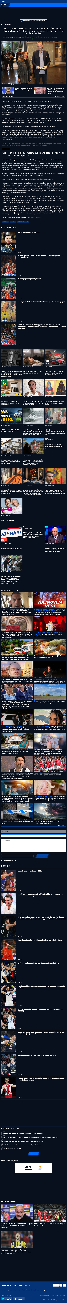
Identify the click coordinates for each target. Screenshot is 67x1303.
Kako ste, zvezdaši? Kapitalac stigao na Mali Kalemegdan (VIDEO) (40, 1010)
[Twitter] (60, 1285)
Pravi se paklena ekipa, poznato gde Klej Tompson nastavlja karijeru (41, 987)
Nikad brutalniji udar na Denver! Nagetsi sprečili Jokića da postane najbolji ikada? (41, 1033)
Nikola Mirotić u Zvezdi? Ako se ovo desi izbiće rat (37, 1055)
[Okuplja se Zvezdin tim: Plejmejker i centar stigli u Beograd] (8, 949)
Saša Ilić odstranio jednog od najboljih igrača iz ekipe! (22, 1133)
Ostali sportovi (44, 1290)
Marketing (55, 1295)
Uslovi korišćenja (45, 1295)
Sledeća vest (59, 96)
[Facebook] (54, 1285)
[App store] (19, 1299)
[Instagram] (57, 1285)
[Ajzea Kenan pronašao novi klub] (8, 880)
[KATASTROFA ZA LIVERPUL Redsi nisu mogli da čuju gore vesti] (50, 1213)
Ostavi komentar (42, 856)
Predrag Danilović (23, 221)
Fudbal (14, 1290)
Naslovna (3, 1290)
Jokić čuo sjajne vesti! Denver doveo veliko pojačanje (38, 963)
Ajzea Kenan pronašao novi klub (30, 871)
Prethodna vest (8, 96)
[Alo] (2, 1)
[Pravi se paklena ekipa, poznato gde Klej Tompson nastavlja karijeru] (8, 995)
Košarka (6, 24)
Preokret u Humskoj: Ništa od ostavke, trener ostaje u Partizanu (21, 1145)
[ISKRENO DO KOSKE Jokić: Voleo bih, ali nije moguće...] (8, 90)
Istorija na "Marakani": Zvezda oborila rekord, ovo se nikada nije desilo (23, 1141)
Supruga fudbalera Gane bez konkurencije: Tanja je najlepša (41, 302)
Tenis (23, 1290)
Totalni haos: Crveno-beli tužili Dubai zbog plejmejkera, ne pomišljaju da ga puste (41, 1079)
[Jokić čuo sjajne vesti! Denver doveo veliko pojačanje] (8, 972)
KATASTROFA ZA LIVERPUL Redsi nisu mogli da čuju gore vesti (49, 1224)
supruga (5, 221)
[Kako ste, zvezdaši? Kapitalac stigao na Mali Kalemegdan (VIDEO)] (8, 1018)
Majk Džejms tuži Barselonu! (29, 233)
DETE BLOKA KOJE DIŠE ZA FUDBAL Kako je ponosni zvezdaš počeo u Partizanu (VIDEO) (55, 90)
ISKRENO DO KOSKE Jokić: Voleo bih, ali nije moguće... (24, 89)
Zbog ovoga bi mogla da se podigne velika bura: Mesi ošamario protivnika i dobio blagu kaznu (30, 1137)
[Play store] (6, 1299)
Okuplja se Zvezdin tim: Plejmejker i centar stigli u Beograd (41, 940)
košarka (13, 221)
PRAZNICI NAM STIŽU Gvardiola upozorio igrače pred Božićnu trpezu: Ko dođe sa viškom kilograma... (17, 1225)
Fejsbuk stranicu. (35, 218)
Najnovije (9, 1290)
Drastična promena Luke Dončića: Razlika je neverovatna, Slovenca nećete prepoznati (40, 895)
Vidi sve (33, 1153)
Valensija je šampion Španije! (29, 279)
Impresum (63, 1295)
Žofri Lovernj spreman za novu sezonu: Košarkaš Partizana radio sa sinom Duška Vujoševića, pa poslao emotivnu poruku (42, 918)
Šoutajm (28, 1290)
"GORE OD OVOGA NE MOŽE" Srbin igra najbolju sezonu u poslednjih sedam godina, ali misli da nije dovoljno (16, 1251)
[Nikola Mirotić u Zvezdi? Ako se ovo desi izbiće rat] (8, 1064)
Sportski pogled (35, 1290)
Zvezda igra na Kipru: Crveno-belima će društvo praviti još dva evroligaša (40, 256)
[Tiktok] (64, 1285)
